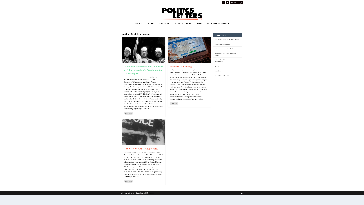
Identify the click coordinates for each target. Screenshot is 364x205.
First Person (151, 152)
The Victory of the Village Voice (141, 148)
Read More (128, 113)
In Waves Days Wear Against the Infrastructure (224, 61)
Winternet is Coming (181, 66)
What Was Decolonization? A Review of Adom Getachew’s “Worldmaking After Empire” (143, 70)
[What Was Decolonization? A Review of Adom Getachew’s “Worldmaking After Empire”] (143, 50)
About (199, 23)
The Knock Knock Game (222, 76)
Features (138, 23)
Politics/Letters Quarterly (218, 23)
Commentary (165, 23)
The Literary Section (182, 23)
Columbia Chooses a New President (225, 49)
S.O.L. (217, 66)
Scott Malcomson (133, 77)
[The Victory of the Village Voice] (143, 132)
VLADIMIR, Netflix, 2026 (222, 44)
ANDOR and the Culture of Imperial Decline (225, 54)
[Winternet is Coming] (189, 50)
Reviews (150, 23)
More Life (218, 71)
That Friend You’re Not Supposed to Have (227, 39)
